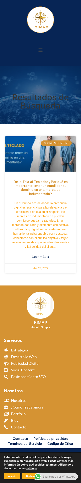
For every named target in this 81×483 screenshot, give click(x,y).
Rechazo (31, 476)
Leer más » (40, 257)
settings (31, 468)
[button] (40, 49)
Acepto (12, 476)
